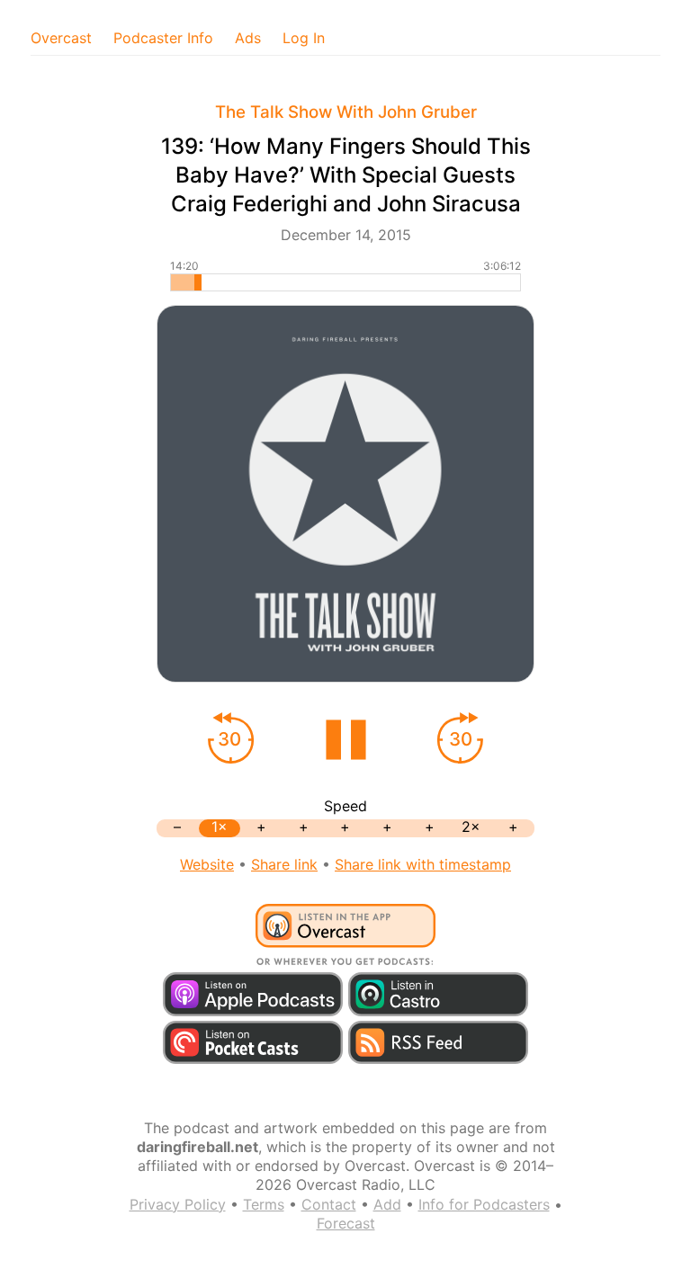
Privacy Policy (178, 1204)
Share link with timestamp (423, 864)
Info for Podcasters (484, 1204)
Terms (263, 1204)
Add (387, 1204)
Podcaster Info (163, 38)
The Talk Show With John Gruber (346, 112)
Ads (248, 38)
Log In (304, 38)
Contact (328, 1204)
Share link (284, 864)
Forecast (346, 1223)
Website (207, 864)
